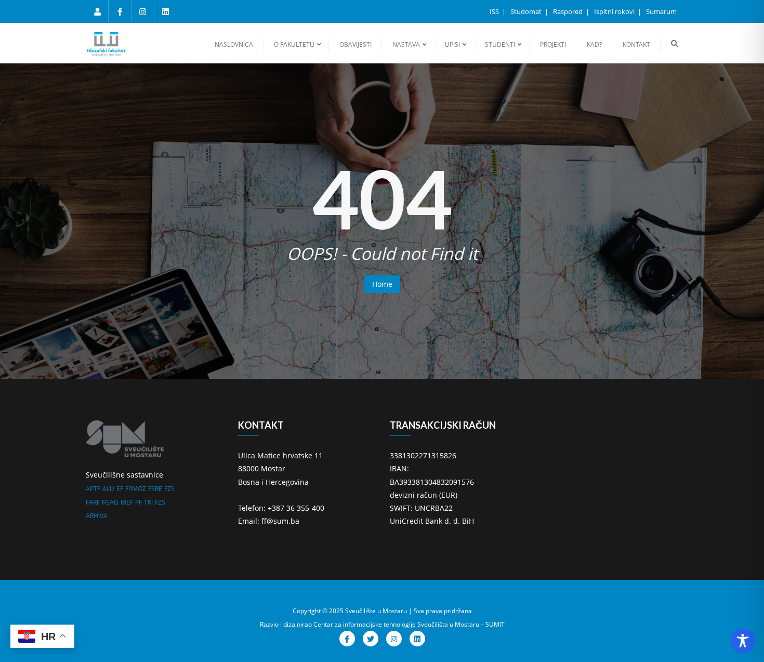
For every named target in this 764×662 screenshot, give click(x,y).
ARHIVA (97, 515)
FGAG (110, 502)
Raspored (568, 11)
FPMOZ (135, 488)
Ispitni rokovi (615, 11)
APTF (93, 488)
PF (138, 502)
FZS (169, 488)
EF (119, 488)
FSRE (155, 488)
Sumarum (661, 11)
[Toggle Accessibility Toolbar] (742, 640)
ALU (108, 488)
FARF (93, 502)
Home (382, 284)
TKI (148, 502)
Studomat (526, 11)
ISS (495, 11)
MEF (127, 502)
